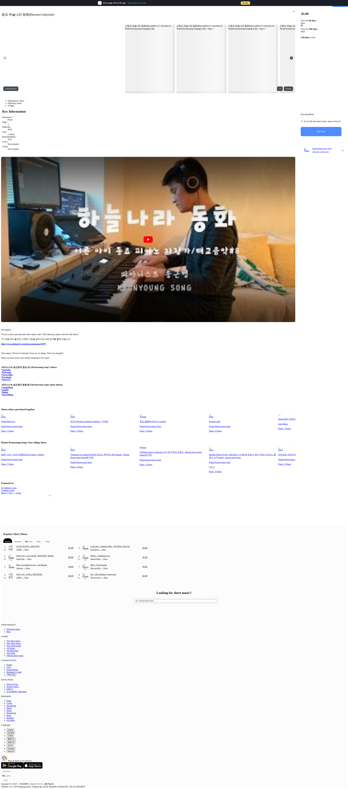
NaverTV (6, 380)
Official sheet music (15, 655)
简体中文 (11, 742)
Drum (9, 708)
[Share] (294, 11)
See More (11, 720)
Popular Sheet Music (15, 534)
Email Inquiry (12, 670)
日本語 (10, 736)
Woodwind (11, 713)
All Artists (11, 653)
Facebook (6, 377)
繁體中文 (11, 739)
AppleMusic (7, 387)
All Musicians (12, 651)
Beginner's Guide (14, 672)
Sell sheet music (13, 629)
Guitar (9, 703)
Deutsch (11, 751)
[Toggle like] (342, 150)
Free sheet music (14, 643)
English (10, 730)
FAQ (9, 667)
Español (11, 733)
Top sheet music (13, 641)
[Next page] (291, 58)
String (9, 710)
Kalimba (10, 718)
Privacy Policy (13, 687)
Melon (5, 392)
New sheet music (14, 646)
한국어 (10, 745)
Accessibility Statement (17, 691)
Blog (9, 632)
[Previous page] (5, 58)
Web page (6, 372)
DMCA (10, 689)
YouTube (6, 370)
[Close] (248, 3)
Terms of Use (12, 684)
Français (11, 749)
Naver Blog (7, 375)
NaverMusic (7, 395)
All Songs (11, 648)
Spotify (5, 390)
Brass (9, 715)
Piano (9, 701)
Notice (9, 665)
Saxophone (11, 706)
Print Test (11, 675)
